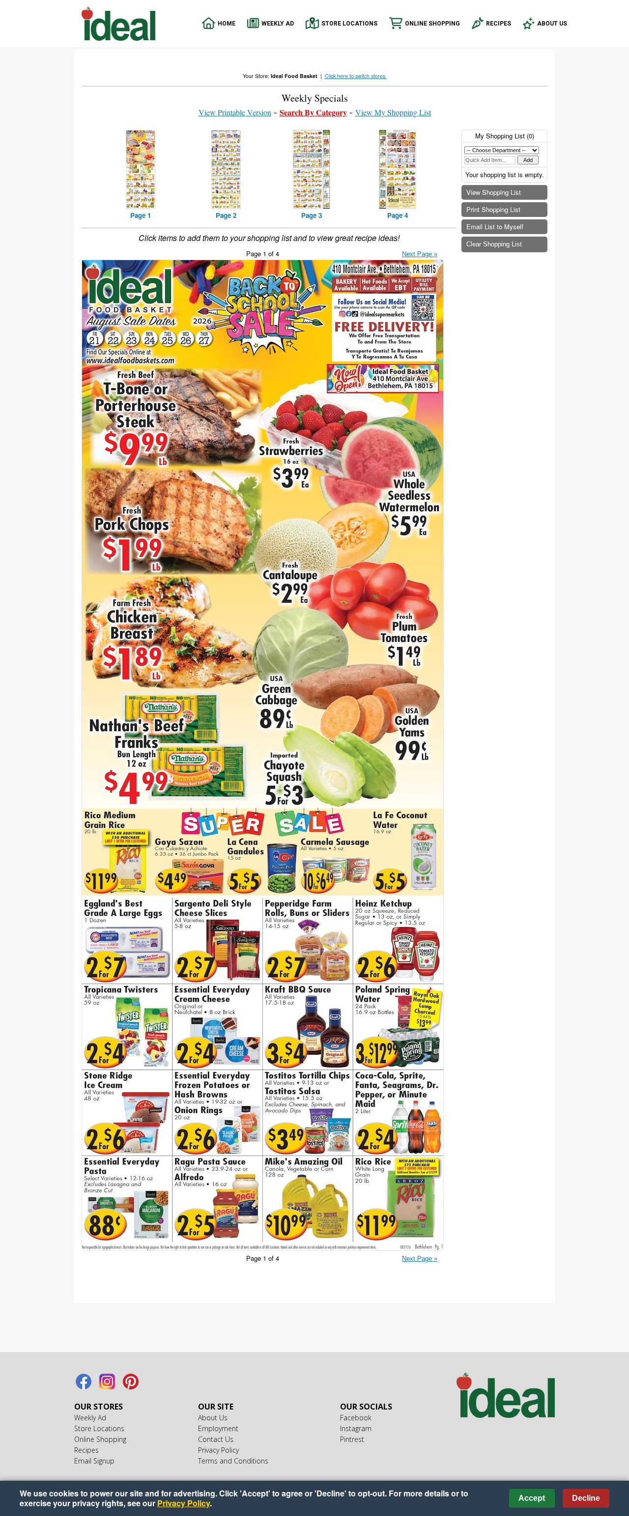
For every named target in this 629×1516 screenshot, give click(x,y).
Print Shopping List (493, 209)
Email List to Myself (494, 226)
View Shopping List (493, 192)
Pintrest (131, 1381)
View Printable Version (235, 112)
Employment (218, 1428)
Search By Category (313, 112)
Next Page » (419, 254)
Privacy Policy (218, 1450)
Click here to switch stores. (356, 76)
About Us (552, 23)
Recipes (498, 23)
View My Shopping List (393, 112)
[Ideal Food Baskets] (506, 1396)
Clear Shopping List (494, 244)
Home (226, 23)
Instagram (107, 1381)
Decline (586, 1498)
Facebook (83, 1381)
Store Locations (349, 23)
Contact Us (215, 1439)
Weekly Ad (277, 23)
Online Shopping (432, 23)
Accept (531, 1498)
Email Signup (94, 1460)
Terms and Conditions (233, 1460)
